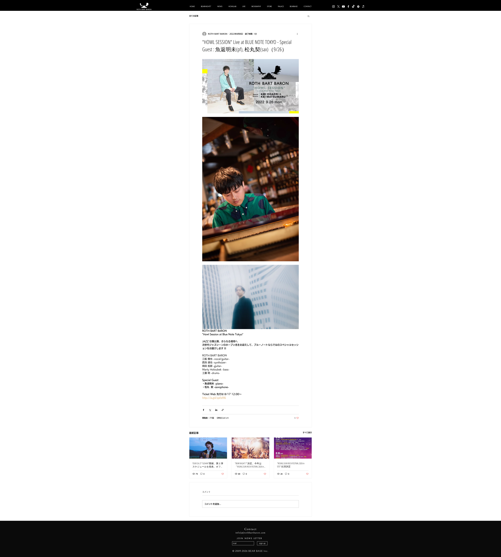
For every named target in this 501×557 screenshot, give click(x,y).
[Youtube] (343, 6)
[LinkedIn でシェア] (216, 410)
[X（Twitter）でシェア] (210, 410)
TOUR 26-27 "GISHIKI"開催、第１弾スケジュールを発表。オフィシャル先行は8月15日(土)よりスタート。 (207, 465)
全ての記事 (193, 16)
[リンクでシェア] (222, 410)
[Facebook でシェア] (203, 410)
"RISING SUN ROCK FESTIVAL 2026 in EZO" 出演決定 (291, 465)
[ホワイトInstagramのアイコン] (333, 6)
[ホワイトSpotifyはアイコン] (358, 6)
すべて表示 (307, 432)
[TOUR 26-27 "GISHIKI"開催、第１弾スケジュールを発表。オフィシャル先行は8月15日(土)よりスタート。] (208, 448)
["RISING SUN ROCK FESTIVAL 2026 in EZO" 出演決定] (293, 448)
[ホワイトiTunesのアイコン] (363, 6)
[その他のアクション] (297, 33)
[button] (308, 16)
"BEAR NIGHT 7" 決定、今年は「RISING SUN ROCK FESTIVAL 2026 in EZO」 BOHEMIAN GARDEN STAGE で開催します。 (250, 465)
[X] (338, 6)
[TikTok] (353, 6)
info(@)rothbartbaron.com (250, 532)
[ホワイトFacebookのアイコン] (348, 6)
